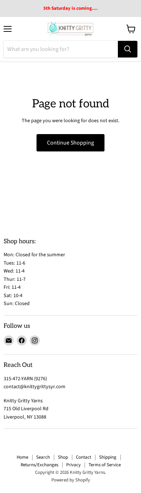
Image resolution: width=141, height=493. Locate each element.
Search (43, 457)
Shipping (107, 457)
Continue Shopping (70, 143)
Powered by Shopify (70, 480)
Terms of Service (105, 465)
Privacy (73, 465)
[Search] (127, 49)
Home (22, 457)
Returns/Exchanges (39, 465)
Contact (83, 457)
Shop (63, 457)
